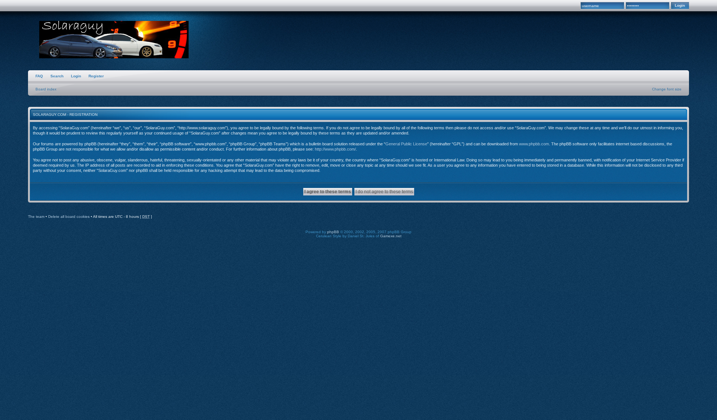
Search (56, 76)
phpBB (333, 232)
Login (76, 76)
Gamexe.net (390, 236)
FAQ (39, 76)
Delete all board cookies (69, 216)
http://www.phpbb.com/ (335, 149)
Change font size (667, 89)
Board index (45, 89)
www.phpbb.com (534, 144)
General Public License (406, 144)
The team (36, 216)
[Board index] (114, 40)
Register (96, 76)
